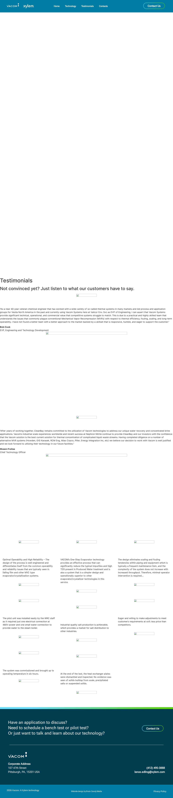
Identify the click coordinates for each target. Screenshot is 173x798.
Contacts (103, 6)
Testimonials (87, 6)
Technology (70, 6)
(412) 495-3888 (156, 767)
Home (57, 6)
